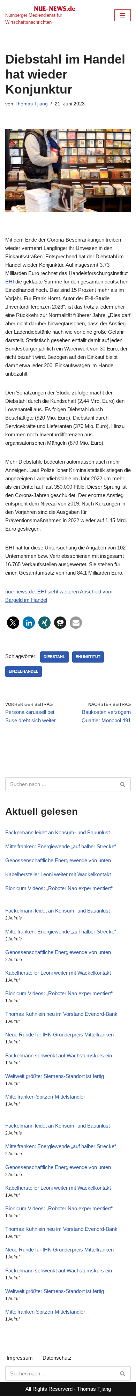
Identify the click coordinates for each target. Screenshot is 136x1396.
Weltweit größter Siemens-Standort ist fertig (54, 1076)
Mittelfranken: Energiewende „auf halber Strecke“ (60, 846)
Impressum (20, 1358)
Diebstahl (54, 657)
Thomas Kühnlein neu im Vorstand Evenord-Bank (61, 1014)
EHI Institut (88, 657)
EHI (9, 282)
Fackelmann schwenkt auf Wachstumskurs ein (58, 1055)
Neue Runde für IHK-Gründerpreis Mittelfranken (59, 1034)
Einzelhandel (23, 671)
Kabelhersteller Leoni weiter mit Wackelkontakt (58, 874)
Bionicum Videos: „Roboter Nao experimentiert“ (59, 888)
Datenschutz (57, 1358)
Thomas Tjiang (31, 103)
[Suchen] (123, 784)
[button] (13, 622)
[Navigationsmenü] (122, 15)
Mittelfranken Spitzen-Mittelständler (45, 1097)
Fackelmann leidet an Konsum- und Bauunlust (57, 832)
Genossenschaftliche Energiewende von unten (58, 860)
